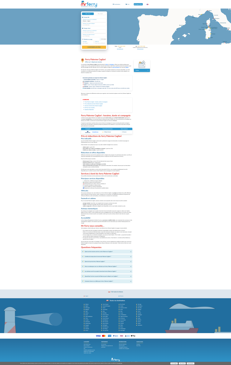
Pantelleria (140, 306)
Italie (121, 311)
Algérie (86, 306)
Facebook (138, 344)
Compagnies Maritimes (123, 347)
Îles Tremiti (122, 304)
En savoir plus (119, 363)
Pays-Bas (140, 307)
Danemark (87, 321)
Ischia (121, 309)
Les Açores (122, 318)
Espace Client (139, 4)
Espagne (87, 325)
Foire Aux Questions (122, 344)
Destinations (117, 4)
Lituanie (122, 323)
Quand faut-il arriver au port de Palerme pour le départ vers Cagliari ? (101, 276)
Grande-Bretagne (106, 306)
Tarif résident (103, 39)
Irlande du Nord (123, 307)
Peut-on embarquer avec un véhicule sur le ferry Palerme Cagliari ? (101, 266)
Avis (84, 348)
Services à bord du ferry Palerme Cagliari (93, 105)
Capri (86, 311)
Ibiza (104, 311)
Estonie (86, 326)
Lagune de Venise (124, 316)
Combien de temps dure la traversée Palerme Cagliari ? (98, 256)
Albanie (86, 304)
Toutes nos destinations (117, 300)
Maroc (121, 326)
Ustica (139, 323)
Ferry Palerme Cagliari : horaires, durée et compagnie (96, 102)
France (86, 330)
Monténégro (123, 328)
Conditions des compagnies (124, 348)
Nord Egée (122, 330)
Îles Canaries (105, 321)
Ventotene (140, 325)
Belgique (87, 309)
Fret (128, 4)
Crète (86, 318)
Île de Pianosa (106, 318)
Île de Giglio (105, 316)
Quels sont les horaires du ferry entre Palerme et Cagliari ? (99, 251)
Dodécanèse (88, 323)
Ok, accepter (174, 363)
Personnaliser (190, 363)
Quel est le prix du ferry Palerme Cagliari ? (95, 261)
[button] (148, 4)
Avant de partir (122, 345)
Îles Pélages (105, 328)
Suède (139, 318)
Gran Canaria (105, 304)
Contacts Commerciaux (88, 347)
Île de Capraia (106, 314)
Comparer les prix (94, 47)
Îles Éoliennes (105, 326)
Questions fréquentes (89, 109)
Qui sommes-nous (87, 344)
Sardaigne (140, 314)
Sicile (139, 316)
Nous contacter (87, 345)
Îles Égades (105, 325)
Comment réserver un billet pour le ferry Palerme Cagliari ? (99, 281)
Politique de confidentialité (89, 351)
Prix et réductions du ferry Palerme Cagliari (94, 103)
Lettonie (122, 321)
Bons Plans (138, 345)
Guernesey (105, 309)
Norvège (139, 304)
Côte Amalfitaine (88, 316)
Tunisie (139, 321)
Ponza (139, 311)
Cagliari (86, 296)
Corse (86, 314)
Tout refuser (182, 363)
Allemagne (87, 307)
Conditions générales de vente (89, 350)
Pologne (139, 309)
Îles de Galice (105, 323)
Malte (121, 325)
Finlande (87, 328)
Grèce (104, 307)
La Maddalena (123, 314)
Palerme (121, 296)
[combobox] (94, 21)
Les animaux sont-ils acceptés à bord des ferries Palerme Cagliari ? (100, 271)
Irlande (121, 306)
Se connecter (103, 344)
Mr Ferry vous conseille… (90, 107)
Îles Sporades (105, 330)
